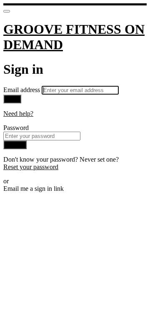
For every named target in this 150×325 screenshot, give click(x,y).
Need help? (18, 113)
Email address (22, 89)
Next (12, 99)
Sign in (15, 145)
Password (16, 127)
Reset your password (30, 166)
